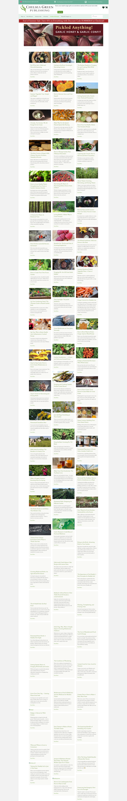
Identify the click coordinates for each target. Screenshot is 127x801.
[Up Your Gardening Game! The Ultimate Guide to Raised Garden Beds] (40, 293)
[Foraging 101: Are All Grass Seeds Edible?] (63, 264)
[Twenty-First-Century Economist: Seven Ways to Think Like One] (40, 529)
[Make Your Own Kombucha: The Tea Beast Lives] (63, 463)
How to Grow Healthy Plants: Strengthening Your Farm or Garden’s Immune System (38, 186)
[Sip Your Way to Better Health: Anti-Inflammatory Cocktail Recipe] (40, 324)
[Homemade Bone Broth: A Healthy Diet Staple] (40, 628)
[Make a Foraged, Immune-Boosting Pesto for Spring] (40, 470)
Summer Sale (38, 16)
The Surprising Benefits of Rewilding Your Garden (85, 727)
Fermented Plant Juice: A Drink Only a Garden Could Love (86, 450)
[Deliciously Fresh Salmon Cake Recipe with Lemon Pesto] (63, 554)
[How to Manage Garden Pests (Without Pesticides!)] (63, 143)
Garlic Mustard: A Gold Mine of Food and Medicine (63, 533)
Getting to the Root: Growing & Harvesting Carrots (63, 66)
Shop (22, 16)
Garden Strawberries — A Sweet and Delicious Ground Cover (63, 358)
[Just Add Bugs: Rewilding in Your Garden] (63, 407)
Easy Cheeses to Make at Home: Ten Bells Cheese (63, 727)
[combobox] (97, 16)
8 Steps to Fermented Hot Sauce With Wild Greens (86, 362)
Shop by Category (65, 16)
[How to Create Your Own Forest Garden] (40, 264)
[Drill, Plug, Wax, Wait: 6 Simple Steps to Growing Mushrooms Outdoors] (63, 619)
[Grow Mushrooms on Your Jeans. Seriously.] (63, 320)
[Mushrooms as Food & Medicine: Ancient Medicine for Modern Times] (63, 684)
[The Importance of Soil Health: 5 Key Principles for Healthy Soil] (87, 566)
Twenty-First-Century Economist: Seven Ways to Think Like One (38, 539)
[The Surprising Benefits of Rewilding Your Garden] (87, 718)
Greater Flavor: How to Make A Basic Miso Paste (86, 695)
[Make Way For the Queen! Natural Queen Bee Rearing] (63, 115)
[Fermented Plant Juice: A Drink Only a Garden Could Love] (87, 441)
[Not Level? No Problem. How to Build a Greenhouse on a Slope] (87, 470)
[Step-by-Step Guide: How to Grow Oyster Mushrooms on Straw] (40, 355)
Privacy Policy (99, 2)
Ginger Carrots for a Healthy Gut (86, 300)
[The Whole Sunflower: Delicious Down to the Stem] (87, 232)
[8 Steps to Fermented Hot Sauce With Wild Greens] (87, 352)
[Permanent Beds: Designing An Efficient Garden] (63, 493)
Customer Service (92, 2)
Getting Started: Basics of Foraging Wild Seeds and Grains (39, 666)
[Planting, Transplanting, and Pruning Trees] (87, 596)
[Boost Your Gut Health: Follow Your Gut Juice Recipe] (87, 117)
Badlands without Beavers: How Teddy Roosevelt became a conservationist (63, 595)
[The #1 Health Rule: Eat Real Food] (40, 595)
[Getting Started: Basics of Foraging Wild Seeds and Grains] (40, 656)
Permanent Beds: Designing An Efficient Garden (63, 502)
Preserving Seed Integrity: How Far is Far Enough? (86, 788)
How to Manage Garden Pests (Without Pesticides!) (62, 153)
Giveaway (45, 16)
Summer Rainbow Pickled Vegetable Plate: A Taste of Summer (85, 271)
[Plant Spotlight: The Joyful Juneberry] (63, 291)
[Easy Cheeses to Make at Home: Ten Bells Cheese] (63, 718)
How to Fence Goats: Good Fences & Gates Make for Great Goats (86, 391)
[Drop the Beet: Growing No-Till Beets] (63, 434)
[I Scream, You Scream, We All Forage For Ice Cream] (40, 115)
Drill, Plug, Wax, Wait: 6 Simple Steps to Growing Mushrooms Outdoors (63, 629)
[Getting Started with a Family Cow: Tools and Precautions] (87, 88)
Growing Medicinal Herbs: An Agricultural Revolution (39, 572)
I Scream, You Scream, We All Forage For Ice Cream (38, 124)
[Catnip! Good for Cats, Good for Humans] (87, 656)
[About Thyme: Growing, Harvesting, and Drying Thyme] (87, 173)
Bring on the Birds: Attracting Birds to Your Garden (86, 543)
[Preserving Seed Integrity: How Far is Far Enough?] (87, 779)
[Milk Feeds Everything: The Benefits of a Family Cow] (40, 441)
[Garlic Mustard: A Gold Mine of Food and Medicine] (63, 524)
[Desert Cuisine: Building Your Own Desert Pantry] (87, 412)
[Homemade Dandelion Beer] (40, 414)
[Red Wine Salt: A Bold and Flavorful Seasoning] (40, 57)
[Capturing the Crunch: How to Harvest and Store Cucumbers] (87, 145)
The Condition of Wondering (62, 661)
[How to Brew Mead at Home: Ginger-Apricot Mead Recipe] (87, 324)
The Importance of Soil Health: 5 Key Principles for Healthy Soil (86, 575)
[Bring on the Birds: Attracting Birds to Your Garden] (87, 534)
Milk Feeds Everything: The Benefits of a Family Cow (38, 450)
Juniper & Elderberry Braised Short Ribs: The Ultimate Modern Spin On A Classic (62, 760)
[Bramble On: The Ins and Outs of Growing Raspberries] (63, 235)
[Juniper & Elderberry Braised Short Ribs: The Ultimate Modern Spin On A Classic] (63, 750)
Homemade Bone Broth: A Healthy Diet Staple (38, 637)
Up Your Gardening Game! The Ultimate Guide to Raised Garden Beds (39, 303)
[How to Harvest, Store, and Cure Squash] (63, 86)
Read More (32, 76)
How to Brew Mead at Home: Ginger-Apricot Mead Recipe (85, 333)
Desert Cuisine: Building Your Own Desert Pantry (86, 421)
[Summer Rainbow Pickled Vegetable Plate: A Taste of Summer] (87, 261)
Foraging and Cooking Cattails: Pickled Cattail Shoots (63, 385)
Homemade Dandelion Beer (38, 422)
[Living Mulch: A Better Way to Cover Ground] (63, 206)
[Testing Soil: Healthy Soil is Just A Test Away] (32, 763)
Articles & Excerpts (54, 16)
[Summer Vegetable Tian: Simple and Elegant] (40, 86)
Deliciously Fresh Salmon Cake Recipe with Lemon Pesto (63, 563)
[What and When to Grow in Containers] (40, 737)
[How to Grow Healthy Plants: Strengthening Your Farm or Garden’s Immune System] (40, 176)
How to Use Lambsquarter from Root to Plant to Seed (63, 783)
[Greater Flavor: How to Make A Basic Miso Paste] (87, 686)
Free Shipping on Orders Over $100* (65, 2)
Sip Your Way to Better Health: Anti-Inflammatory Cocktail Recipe (39, 334)
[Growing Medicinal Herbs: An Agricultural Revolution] (40, 563)
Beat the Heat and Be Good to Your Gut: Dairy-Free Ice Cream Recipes (86, 212)
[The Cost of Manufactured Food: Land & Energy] (87, 624)
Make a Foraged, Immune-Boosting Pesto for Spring (37, 479)
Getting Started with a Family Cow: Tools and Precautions (85, 97)
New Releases (30, 16)
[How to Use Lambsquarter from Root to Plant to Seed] (56, 778)
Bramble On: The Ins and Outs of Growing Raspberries (63, 244)
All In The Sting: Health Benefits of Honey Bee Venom (86, 758)
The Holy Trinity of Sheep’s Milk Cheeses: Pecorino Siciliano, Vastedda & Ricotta (39, 155)
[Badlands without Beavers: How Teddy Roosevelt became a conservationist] (63, 585)
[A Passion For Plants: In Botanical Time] (40, 207)
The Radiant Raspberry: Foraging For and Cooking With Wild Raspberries (86, 67)
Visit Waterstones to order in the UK (30, 1)
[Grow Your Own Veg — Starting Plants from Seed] (40, 685)
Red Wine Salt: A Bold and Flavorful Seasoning (38, 66)
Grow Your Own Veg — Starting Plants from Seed (39, 694)
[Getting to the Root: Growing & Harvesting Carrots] (63, 57)
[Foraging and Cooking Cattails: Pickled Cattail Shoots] (63, 376)
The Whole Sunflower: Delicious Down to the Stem (86, 241)
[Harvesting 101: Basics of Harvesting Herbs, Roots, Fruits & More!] (63, 176)
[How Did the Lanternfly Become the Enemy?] (40, 235)
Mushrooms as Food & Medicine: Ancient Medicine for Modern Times (63, 694)
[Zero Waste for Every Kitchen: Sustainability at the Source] (87, 502)
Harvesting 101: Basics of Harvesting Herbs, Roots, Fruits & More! (63, 186)
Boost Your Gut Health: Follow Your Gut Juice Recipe (86, 126)
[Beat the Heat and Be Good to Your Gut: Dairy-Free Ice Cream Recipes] (87, 201)
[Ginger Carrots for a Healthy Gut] (87, 292)
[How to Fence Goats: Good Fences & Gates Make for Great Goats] (87, 381)
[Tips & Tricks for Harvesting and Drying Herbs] (40, 385)
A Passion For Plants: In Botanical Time (37, 216)
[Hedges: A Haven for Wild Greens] (31, 709)
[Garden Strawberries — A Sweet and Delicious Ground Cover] (63, 349)
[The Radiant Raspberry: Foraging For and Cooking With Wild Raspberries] (87, 57)
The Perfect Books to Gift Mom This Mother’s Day (39, 510)
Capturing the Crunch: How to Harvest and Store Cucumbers (86, 155)
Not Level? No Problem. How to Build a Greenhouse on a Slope (86, 479)
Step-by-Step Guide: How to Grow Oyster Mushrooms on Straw (38, 365)
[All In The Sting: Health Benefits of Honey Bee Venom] (87, 749)
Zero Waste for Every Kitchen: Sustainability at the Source (86, 511)
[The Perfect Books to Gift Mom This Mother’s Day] (40, 500)
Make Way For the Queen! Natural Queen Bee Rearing (61, 124)
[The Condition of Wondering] (63, 653)
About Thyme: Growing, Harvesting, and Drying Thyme (86, 182)
